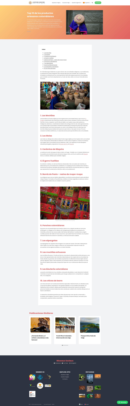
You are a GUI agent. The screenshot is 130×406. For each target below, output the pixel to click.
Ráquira (86, 154)
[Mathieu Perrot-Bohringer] (90, 389)
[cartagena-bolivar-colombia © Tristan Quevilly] (98, 376)
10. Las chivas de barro (50, 68)
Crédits (53, 404)
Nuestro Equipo (65, 377)
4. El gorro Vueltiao (49, 58)
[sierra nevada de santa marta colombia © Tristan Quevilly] (98, 396)
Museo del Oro (64, 144)
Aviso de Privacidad (47, 404)
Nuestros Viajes (65, 374)
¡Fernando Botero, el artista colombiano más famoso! (40, 338)
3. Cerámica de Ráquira (50, 56)
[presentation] (40, 324)
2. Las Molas (47, 54)
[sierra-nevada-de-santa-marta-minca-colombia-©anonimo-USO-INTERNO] (82, 377)
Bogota (72, 144)
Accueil (29, 31)
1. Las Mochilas (47, 53)
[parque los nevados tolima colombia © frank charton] (90, 379)
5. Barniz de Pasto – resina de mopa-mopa (55, 60)
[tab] (62, 345)
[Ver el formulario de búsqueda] (93, 2)
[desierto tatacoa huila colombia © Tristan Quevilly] (82, 388)
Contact (98, 2)
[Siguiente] (98, 330)
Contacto (65, 379)
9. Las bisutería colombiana (51, 66)
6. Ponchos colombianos (50, 61)
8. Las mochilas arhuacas (50, 65)
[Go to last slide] (31, 330)
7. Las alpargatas (48, 63)
